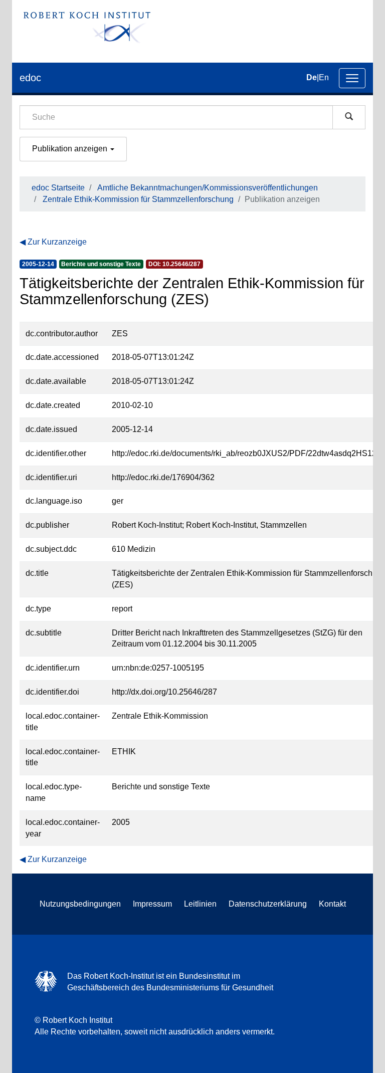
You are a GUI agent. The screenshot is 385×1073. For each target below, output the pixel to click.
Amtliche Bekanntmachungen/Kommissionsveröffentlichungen (207, 187)
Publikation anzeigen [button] (70, 148)
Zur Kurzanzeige (57, 242)
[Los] (348, 117)
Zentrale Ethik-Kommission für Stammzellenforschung (138, 199)
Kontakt (332, 904)
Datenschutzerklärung (268, 904)
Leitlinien (200, 904)
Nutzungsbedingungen (80, 904)
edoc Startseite (58, 187)
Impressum (152, 904)
